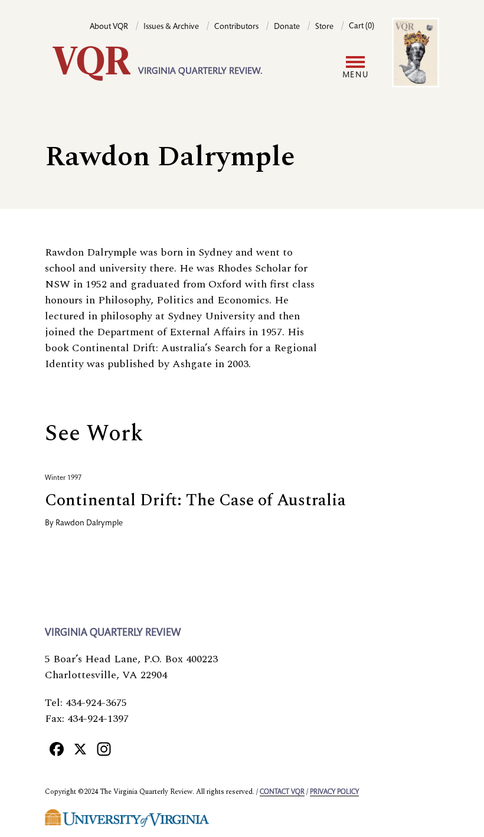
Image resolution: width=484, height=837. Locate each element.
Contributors (236, 27)
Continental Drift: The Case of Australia (195, 500)
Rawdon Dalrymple (89, 523)
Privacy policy (334, 792)
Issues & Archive (171, 27)
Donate (287, 27)
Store (324, 27)
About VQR (109, 27)
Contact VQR (282, 792)
